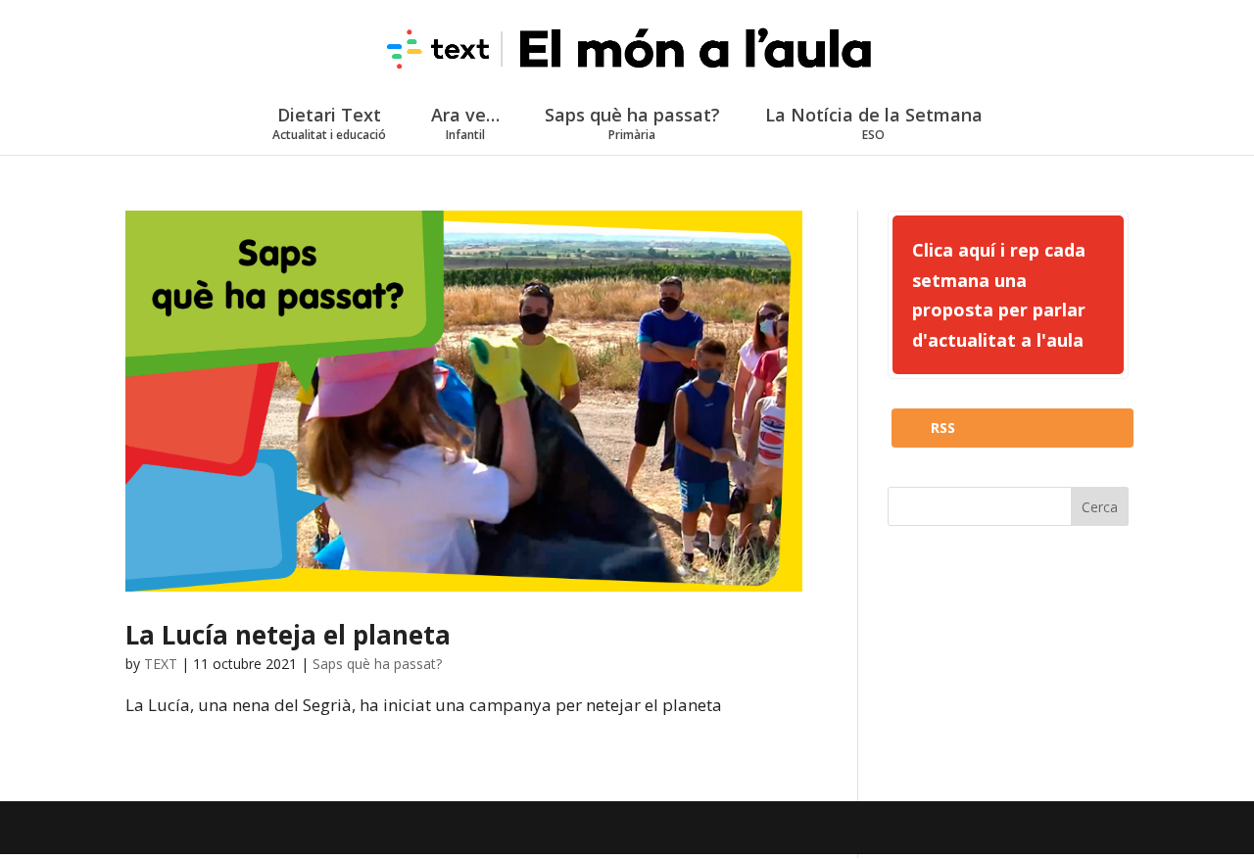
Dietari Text (329, 123)
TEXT (160, 663)
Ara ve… (465, 123)
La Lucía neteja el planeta (288, 634)
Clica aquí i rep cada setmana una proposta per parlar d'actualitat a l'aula (998, 295)
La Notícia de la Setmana (874, 123)
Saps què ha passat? (632, 123)
